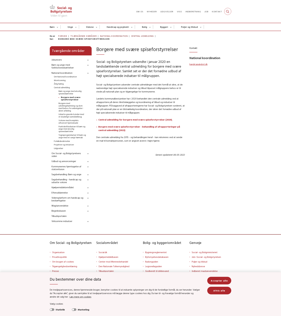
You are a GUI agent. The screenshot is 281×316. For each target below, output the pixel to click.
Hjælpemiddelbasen (108, 256)
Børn (52, 26)
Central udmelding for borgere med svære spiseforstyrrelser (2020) (135, 119)
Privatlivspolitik (59, 256)
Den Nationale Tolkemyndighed (114, 266)
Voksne (90, 26)
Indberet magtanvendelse (205, 270)
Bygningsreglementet (156, 252)
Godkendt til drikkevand (157, 270)
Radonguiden (151, 261)
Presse (55, 270)
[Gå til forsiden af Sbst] (61, 11)
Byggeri (164, 26)
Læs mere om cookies (80, 296)
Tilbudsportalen (106, 270)
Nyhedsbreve (198, 266)
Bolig (144, 26)
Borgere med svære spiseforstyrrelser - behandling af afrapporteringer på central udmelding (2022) (139, 128)
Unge (70, 26)
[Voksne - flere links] (97, 27)
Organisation (58, 252)
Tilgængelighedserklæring (64, 266)
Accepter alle (219, 280)
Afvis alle (219, 290)
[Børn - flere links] (58, 27)
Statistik (60, 309)
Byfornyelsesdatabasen (156, 256)
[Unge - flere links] (76, 27)
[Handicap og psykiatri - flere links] (132, 27)
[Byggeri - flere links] (171, 27)
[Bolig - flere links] (150, 27)
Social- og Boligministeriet (204, 252)
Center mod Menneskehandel (113, 261)
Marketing (83, 309)
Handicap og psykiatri (118, 26)
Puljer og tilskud (189, 26)
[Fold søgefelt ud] (227, 11)
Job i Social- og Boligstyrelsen (206, 256)
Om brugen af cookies (63, 261)
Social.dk (103, 252)
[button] (87, 60)
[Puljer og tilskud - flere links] (201, 27)
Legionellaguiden (153, 266)
